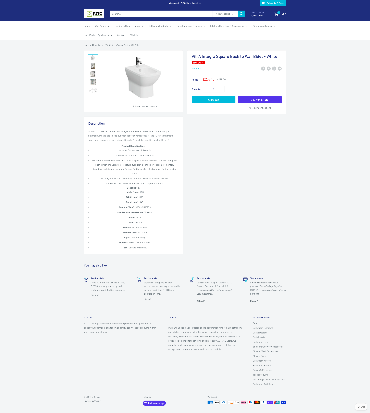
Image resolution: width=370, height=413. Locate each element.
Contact (121, 35)
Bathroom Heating (262, 365)
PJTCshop (196, 68)
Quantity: (196, 89)
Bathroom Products (158, 25)
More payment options (260, 107)
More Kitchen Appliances (96, 35)
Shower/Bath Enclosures (265, 351)
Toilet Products (260, 374)
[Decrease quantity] (206, 89)
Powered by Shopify (92, 401)
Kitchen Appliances (262, 25)
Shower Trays (260, 356)
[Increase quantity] (221, 89)
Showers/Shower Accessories (268, 346)
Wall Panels (100, 25)
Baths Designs (260, 332)
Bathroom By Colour (263, 384)
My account (257, 15)
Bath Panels (259, 337)
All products (97, 45)
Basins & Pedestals (262, 370)
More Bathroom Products (189, 25)
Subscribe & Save (275, 3)
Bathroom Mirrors (262, 360)
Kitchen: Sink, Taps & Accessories (227, 25)
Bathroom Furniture (263, 327)
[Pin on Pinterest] (269, 68)
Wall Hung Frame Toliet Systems (269, 379)
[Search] (241, 14)
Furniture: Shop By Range (127, 25)
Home (87, 25)
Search (256, 323)
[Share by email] (280, 68)
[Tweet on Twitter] (274, 68)
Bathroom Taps (260, 342)
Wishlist (134, 35)
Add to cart (213, 99)
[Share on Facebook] (263, 68)
